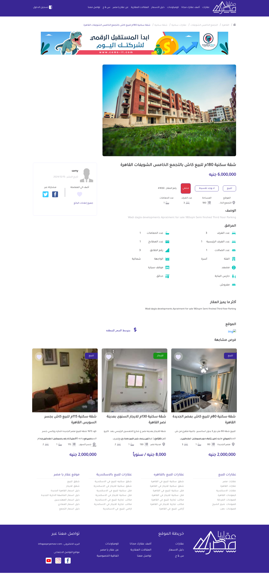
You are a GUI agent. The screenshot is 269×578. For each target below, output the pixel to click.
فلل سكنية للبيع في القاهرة (168, 491)
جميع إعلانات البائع (83, 203)
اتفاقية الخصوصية (108, 556)
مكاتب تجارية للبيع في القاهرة (167, 500)
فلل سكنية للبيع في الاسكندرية (114, 491)
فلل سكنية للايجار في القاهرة (168, 495)
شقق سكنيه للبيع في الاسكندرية (113, 481)
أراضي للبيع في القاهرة (171, 509)
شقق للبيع (73, 481)
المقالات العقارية (140, 7)
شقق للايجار (73, 486)
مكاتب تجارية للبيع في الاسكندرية (113, 500)
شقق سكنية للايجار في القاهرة (167, 486)
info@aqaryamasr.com (50, 544)
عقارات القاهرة (228, 486)
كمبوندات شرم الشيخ (224, 504)
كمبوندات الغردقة (226, 500)
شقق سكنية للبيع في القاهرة (167, 481)
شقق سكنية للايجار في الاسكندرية (113, 486)
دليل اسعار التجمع (69, 509)
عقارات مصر (229, 481)
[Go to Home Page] (234, 24)
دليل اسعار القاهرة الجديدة (65, 491)
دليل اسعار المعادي (69, 504)
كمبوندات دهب (228, 509)
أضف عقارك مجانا (190, 7)
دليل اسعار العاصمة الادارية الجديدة (60, 495)
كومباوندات (173, 7)
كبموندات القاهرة (227, 495)
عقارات (206, 7)
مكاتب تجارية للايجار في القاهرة (167, 504)
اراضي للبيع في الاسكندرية (117, 509)
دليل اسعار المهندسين (67, 500)
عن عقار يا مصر (120, 7)
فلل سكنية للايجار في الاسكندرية (114, 495)
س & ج (106, 7)
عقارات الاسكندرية (226, 491)
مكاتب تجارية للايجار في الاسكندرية (113, 504)
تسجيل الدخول (40, 7)
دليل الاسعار (158, 7)
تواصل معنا (94, 7)
